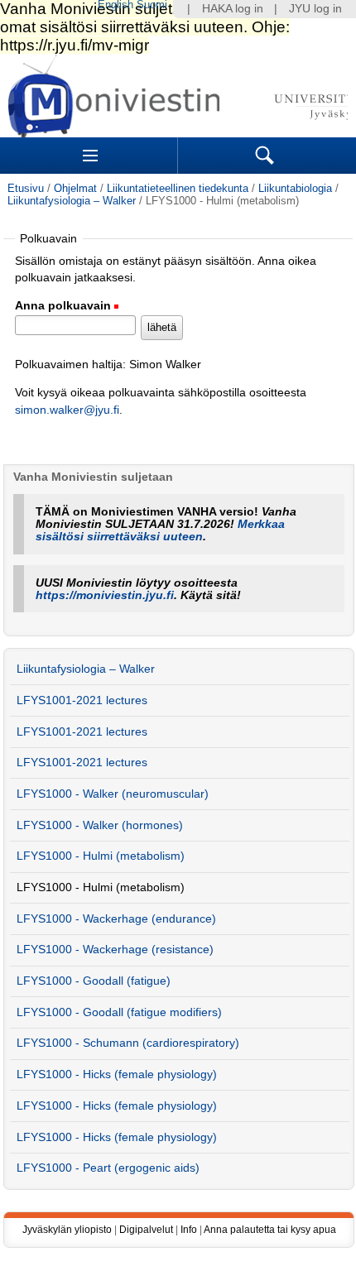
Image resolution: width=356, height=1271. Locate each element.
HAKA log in (232, 8)
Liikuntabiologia (295, 188)
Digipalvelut (146, 1229)
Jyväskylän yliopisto (67, 1229)
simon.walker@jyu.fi (67, 410)
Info (188, 1229)
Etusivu (25, 188)
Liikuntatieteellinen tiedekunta (177, 188)
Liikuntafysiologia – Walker (71, 200)
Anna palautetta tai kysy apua (270, 1229)
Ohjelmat (75, 188)
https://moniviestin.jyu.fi (105, 595)
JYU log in (315, 8)
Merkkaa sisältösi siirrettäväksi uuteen (160, 530)
